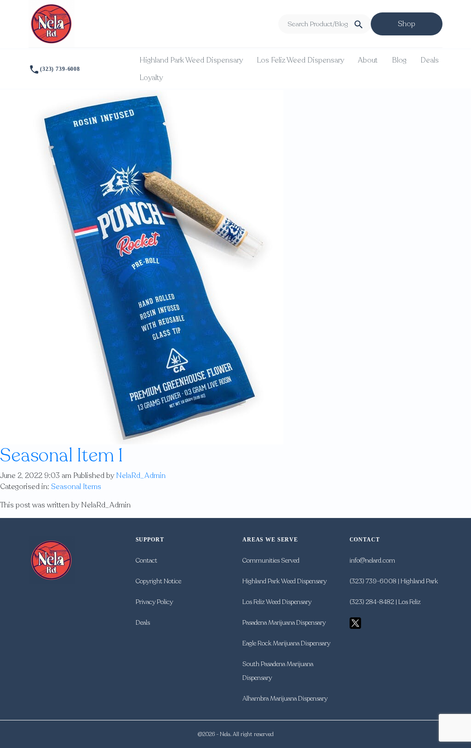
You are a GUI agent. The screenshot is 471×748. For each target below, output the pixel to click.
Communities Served (270, 560)
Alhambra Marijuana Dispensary (284, 698)
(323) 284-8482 (372, 602)
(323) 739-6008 (60, 69)
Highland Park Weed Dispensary (191, 60)
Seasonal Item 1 (61, 455)
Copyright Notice (158, 581)
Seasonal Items (76, 487)
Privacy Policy (154, 602)
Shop (406, 24)
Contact (146, 560)
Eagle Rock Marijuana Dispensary (286, 643)
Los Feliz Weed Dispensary (300, 60)
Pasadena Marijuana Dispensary (284, 622)
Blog (399, 60)
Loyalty (151, 78)
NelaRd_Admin (141, 476)
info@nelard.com (372, 560)
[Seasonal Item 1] (141, 267)
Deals (429, 60)
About (368, 60)
